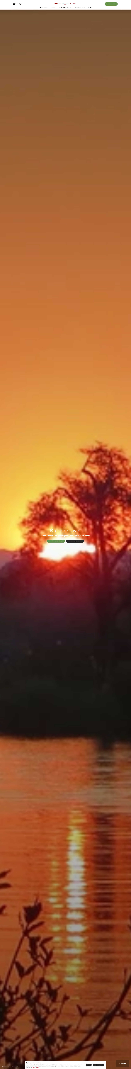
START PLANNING (111, 4)
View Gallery (75, 541)
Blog (89, 7)
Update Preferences (98, 1064)
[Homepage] (2, 1066)
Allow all (88, 1064)
